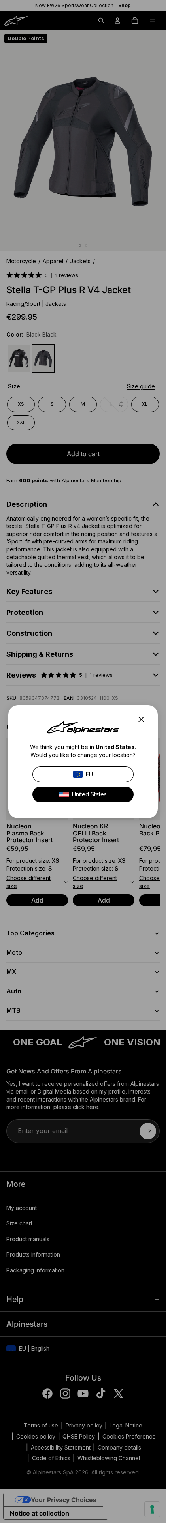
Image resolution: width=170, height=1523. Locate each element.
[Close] (143, 719)
